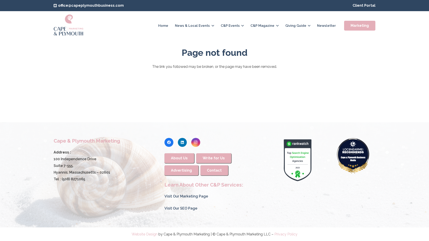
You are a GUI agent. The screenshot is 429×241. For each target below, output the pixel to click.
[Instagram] (195, 142)
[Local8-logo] (353, 156)
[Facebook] (168, 142)
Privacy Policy (285, 234)
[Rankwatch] (297, 160)
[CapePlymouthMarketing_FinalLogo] (68, 26)
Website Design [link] (145, 234)
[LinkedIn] (182, 142)
